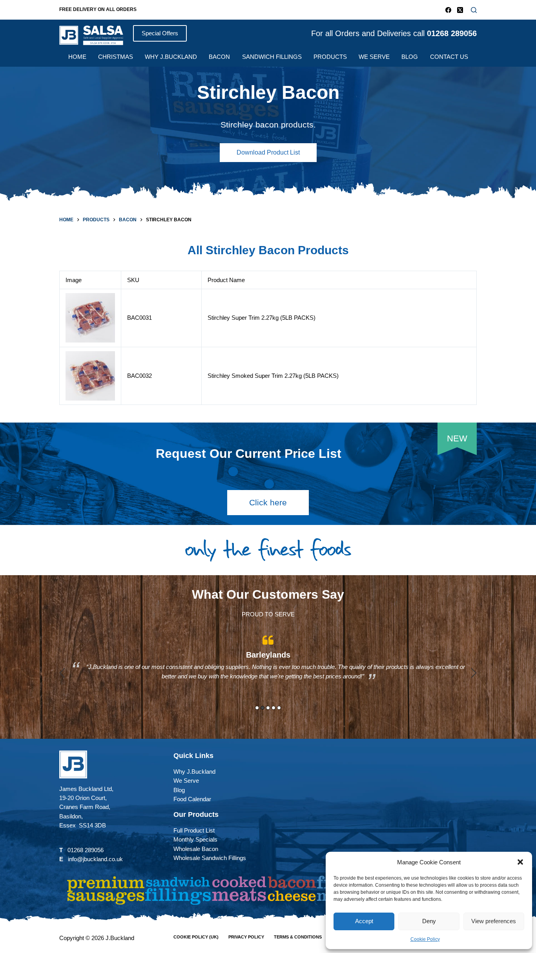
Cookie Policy (425, 939)
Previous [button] (62, 673)
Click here (268, 502)
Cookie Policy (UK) (196, 937)
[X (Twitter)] (460, 10)
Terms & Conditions (298, 937)
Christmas (115, 56)
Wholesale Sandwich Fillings (209, 858)
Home (77, 56)
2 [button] (262, 708)
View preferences (493, 921)
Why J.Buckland (171, 56)
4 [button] (273, 708)
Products (330, 56)
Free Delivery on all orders (98, 9)
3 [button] (268, 708)
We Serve (374, 56)
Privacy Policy (246, 937)
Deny (429, 921)
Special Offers (160, 33)
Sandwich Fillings (272, 56)
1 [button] (257, 708)
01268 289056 (85, 850)
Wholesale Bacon (195, 848)
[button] (520, 862)
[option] (268, 666)
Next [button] (474, 673)
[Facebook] (448, 10)
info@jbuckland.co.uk (95, 859)
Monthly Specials (195, 839)
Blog (409, 56)
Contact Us (449, 56)
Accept (364, 921)
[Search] (474, 10)
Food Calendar (192, 799)
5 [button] (279, 708)
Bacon (219, 56)
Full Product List (194, 830)
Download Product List (268, 152)
